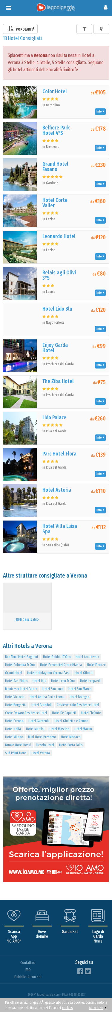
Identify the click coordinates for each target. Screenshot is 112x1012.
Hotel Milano (14, 737)
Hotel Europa (14, 721)
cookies (67, 1008)
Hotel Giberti (84, 673)
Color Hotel (54, 91)
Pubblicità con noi (28, 977)
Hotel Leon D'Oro (63, 681)
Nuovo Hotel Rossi (18, 745)
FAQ (28, 969)
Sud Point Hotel (16, 753)
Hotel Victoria (14, 697)
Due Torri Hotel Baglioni (21, 657)
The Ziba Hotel (58, 381)
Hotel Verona (41, 753)
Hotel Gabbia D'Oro (56, 657)
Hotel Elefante (91, 713)
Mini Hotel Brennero (42, 737)
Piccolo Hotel (45, 745)
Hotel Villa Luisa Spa (59, 529)
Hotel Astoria (56, 490)
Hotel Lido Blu (57, 309)
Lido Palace (54, 417)
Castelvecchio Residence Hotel (78, 705)
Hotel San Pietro (16, 681)
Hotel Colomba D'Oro (20, 665)
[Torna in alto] (95, 995)
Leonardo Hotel (59, 236)
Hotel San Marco (79, 689)
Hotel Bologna (79, 697)
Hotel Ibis (39, 681)
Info (99, 111)
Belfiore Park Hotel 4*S (56, 130)
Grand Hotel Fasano (55, 167)
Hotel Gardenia (39, 721)
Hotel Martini (35, 729)
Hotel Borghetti (15, 705)
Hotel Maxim (83, 729)
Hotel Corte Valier (54, 203)
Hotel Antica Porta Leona (47, 697)
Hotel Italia (13, 729)
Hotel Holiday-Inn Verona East (48, 673)
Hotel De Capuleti (64, 713)
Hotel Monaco (70, 737)
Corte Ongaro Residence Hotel (26, 713)
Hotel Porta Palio (70, 745)
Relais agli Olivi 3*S (59, 275)
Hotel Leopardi (90, 681)
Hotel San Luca (52, 689)
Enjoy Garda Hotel (55, 348)
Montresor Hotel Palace (21, 689)
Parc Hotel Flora (59, 453)
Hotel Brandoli (41, 705)
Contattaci (28, 962)
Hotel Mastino (59, 729)
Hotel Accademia (87, 657)
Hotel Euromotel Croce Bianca (61, 665)
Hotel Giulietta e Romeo (71, 721)
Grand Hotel (13, 673)
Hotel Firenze (96, 665)
